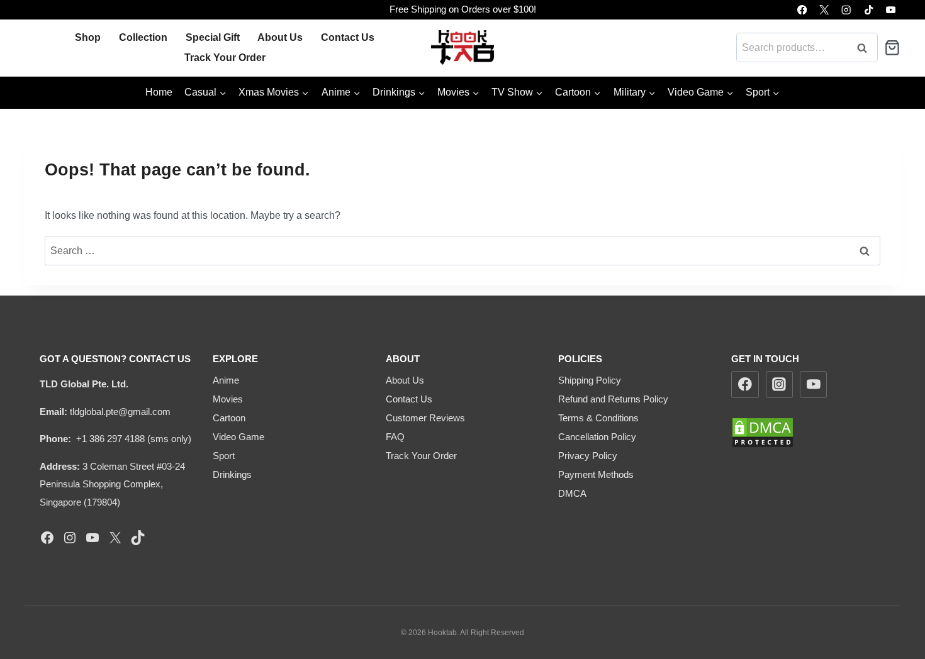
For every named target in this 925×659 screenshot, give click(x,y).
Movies (228, 399)
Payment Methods (596, 474)
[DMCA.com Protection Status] (808, 432)
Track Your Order (225, 57)
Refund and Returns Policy (613, 399)
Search (866, 47)
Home (158, 92)
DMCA (572, 493)
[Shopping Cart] (892, 48)
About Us (280, 37)
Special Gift (213, 37)
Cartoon (229, 418)
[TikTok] (868, 9)
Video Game (238, 436)
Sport (224, 455)
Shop (88, 37)
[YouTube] (890, 9)
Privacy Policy (587, 455)
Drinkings (232, 474)
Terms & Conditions (598, 418)
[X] (824, 9)
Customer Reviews (425, 418)
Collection (143, 37)
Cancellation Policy (597, 436)
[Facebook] (802, 9)
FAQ (395, 436)
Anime (226, 380)
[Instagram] (846, 9)
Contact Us (347, 37)
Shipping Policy (589, 380)
